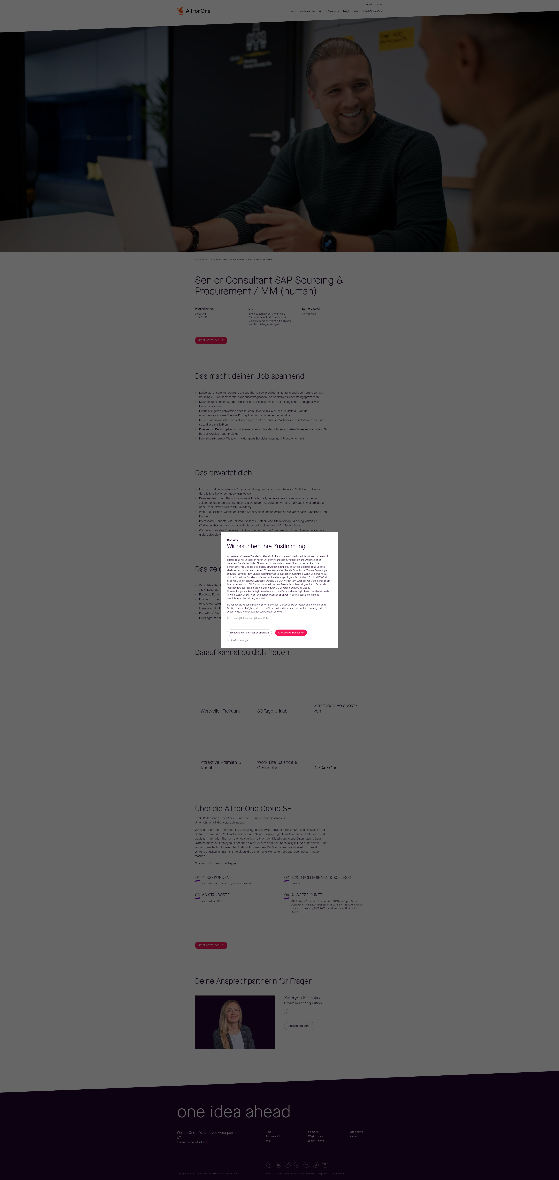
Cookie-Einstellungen (238, 640)
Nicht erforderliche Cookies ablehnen (249, 633)
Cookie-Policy (262, 618)
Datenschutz (247, 618)
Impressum (233, 618)
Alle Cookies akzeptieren (291, 633)
